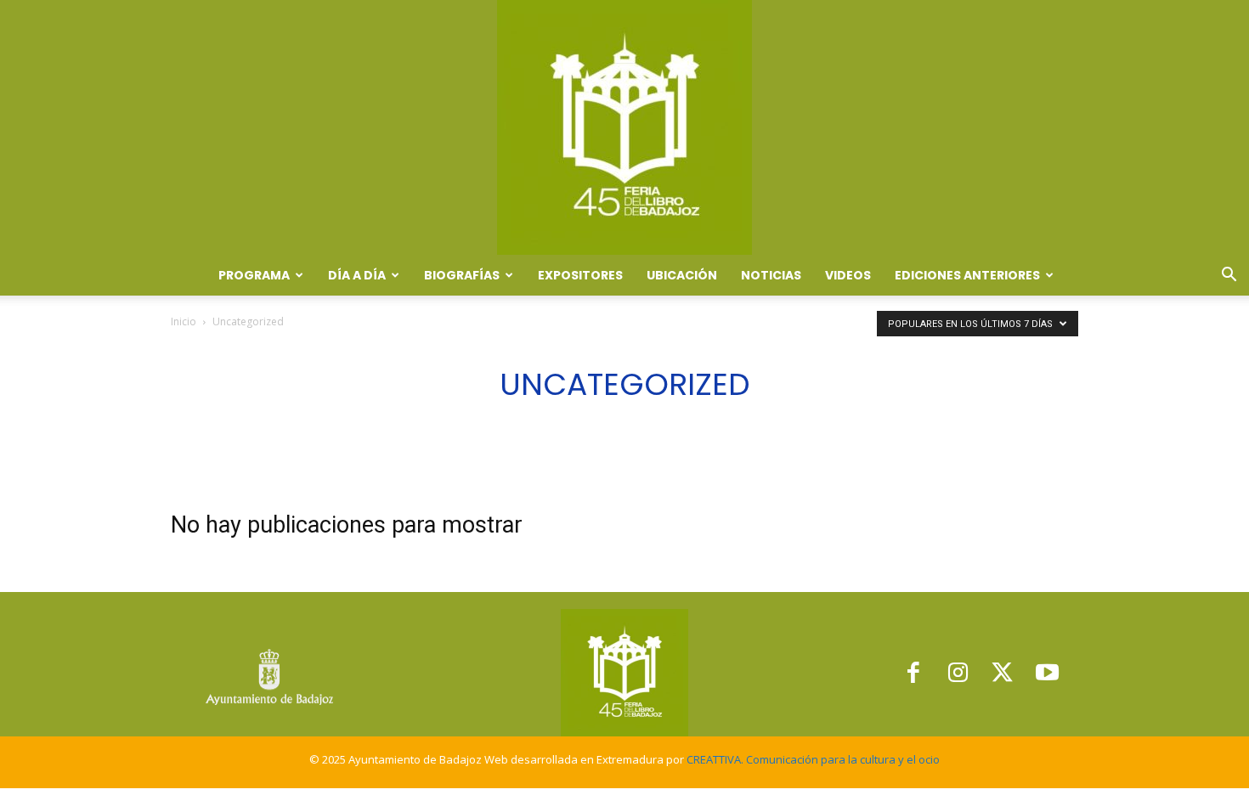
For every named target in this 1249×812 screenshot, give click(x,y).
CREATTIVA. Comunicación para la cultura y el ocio (813, 759)
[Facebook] (913, 673)
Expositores (580, 275)
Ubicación (682, 275)
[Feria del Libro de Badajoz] (624, 127)
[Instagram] (958, 673)
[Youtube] (1047, 673)
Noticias (771, 275)
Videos (848, 275)
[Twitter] (1003, 673)
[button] (1228, 276)
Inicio (183, 321)
